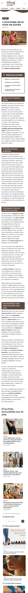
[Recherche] (21, 3)
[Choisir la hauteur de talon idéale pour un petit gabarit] (14, 539)
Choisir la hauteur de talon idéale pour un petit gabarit (14, 552)
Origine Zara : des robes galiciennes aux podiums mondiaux (12, 473)
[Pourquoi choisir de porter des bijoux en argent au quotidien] (14, 566)
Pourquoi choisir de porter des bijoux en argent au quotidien (13, 579)
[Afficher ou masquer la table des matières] (22, 75)
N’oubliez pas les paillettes (12, 82)
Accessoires (7, 592)
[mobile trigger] (2, 3)
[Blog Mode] (10, 3)
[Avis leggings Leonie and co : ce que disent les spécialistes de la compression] (13, 426)
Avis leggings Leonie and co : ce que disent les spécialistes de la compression (12, 440)
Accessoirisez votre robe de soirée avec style (12, 90)
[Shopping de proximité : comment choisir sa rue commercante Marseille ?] (13, 491)
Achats (5, 436)
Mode (5, 18)
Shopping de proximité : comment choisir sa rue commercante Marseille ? (13, 505)
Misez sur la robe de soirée (12, 79)
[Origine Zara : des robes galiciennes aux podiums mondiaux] (13, 459)
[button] (23, 513)
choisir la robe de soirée (12, 68)
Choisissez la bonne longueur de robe (13, 86)
